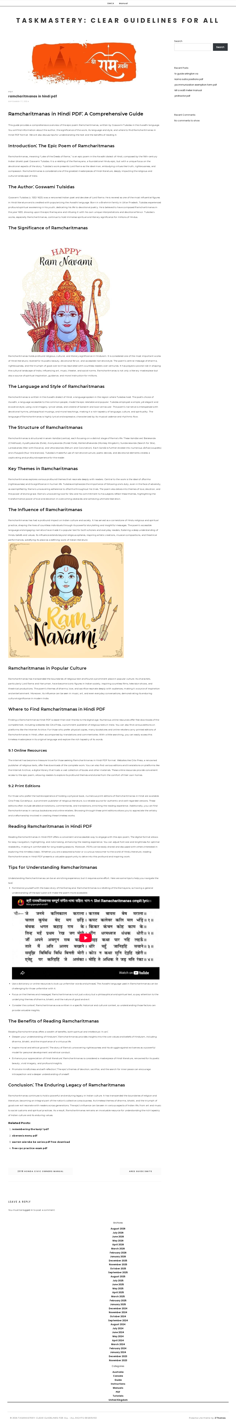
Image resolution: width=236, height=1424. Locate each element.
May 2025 (118, 1288)
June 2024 (118, 1332)
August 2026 (118, 1228)
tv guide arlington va (186, 73)
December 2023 (118, 1356)
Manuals (118, 1387)
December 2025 (118, 1260)
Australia (118, 1372)
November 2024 (118, 1312)
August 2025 (118, 1276)
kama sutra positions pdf (189, 79)
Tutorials (118, 1395)
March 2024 (118, 1344)
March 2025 (118, 1296)
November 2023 (118, 1360)
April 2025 (118, 1292)
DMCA (110, 3)
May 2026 (118, 1240)
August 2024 (118, 1324)
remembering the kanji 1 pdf (30, 1129)
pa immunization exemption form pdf (196, 84)
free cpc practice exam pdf (29, 1148)
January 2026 (118, 1256)
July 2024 (118, 1328)
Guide (118, 1380)
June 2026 (118, 1236)
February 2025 (118, 1300)
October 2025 (118, 1268)
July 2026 (118, 1232)
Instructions (118, 1383)
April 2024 (118, 1340)
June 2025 (118, 1284)
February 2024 (118, 1348)
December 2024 (118, 1308)
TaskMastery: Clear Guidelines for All (118, 20)
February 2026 (118, 1252)
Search (178, 41)
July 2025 (118, 1280)
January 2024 (118, 1352)
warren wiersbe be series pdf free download (41, 1142)
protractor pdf (182, 95)
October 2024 (118, 1316)
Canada (118, 1375)
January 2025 (118, 1304)
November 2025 (118, 1264)
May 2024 (118, 1336)
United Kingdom (118, 1399)
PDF (10, 91)
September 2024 (118, 1320)
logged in (28, 1210)
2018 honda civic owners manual (41, 1171)
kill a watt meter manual (188, 90)
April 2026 (118, 1244)
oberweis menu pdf (24, 1135)
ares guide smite (140, 1171)
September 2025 (118, 1272)
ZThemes (220, 1418)
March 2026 (118, 1248)
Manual (123, 3)
